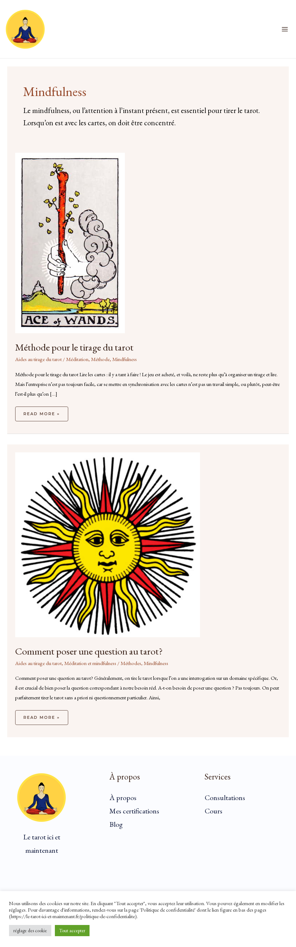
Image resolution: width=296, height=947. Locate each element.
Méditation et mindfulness (90, 663)
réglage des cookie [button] (30, 931)
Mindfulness (124, 359)
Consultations (225, 797)
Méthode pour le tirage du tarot (74, 346)
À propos (122, 797)
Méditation (77, 359)
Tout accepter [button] (72, 931)
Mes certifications (134, 811)
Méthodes (131, 663)
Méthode (100, 359)
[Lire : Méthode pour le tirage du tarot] (70, 242)
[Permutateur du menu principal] (284, 29)
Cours (213, 811)
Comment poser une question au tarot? (89, 650)
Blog (116, 824)
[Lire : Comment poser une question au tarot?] (107, 543)
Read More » (41, 411)
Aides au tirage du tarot (38, 359)
